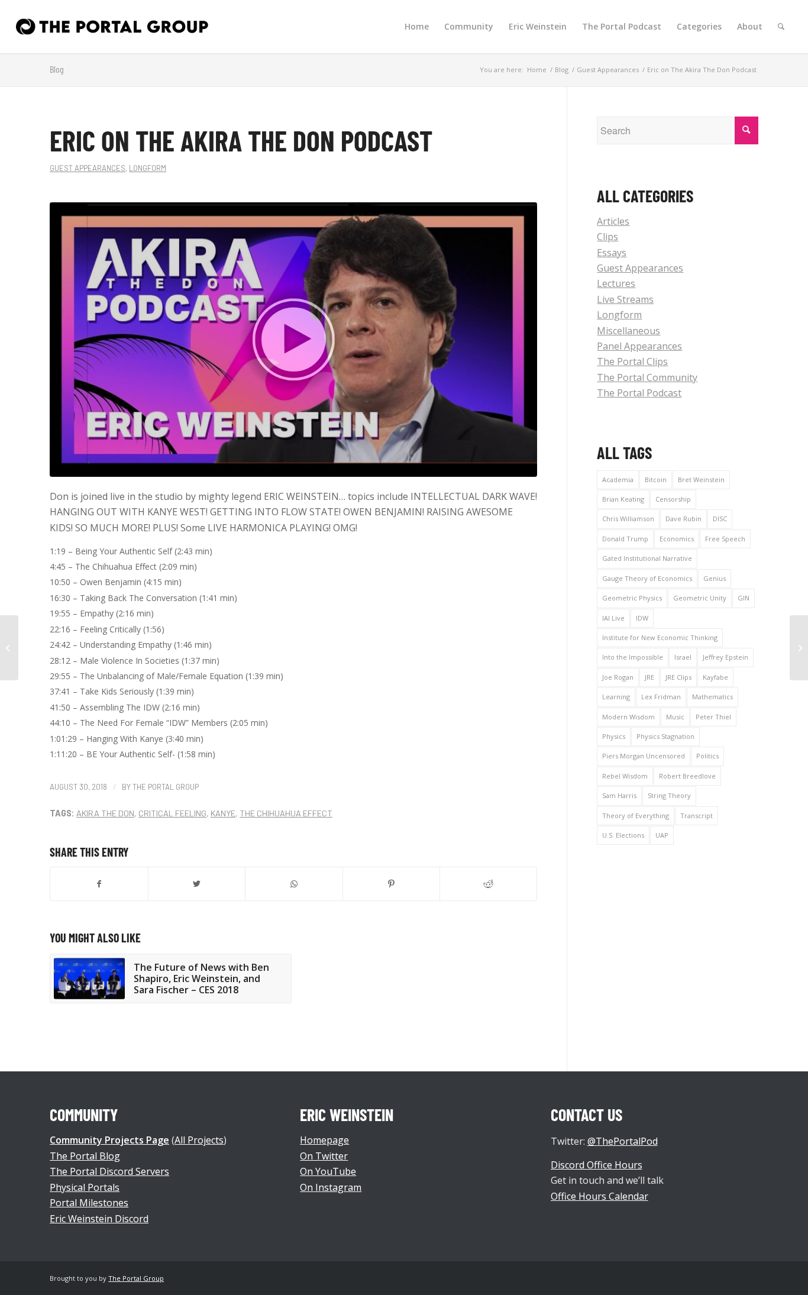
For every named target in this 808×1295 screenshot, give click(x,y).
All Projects (199, 1140)
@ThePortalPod (622, 1141)
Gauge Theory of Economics (647, 578)
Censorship (673, 499)
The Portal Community (647, 377)
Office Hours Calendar (599, 1196)
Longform (147, 168)
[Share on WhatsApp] (293, 883)
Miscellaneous (628, 330)
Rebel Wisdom (625, 775)
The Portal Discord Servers (109, 1171)
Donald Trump (625, 538)
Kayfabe (715, 677)
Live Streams (625, 299)
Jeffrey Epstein (725, 657)
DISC (720, 518)
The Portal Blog (85, 1155)
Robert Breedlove (687, 775)
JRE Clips (678, 677)
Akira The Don (105, 813)
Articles (613, 221)
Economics (677, 538)
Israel (682, 657)
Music (675, 716)
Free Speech (725, 538)
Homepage (324, 1140)
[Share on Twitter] (196, 883)
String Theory (669, 795)
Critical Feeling (172, 813)
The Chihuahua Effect (286, 813)
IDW (642, 617)
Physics (613, 736)
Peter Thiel (713, 716)
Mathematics (712, 696)
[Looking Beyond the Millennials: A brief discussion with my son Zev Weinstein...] (9, 647)
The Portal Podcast (639, 392)
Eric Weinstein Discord (99, 1218)
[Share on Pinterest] (391, 883)
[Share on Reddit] (488, 883)
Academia (618, 479)
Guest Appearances (87, 168)
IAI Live (613, 617)
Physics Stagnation (665, 736)
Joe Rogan (618, 677)
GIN (743, 597)
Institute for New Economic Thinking (659, 637)
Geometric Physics (632, 597)
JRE (649, 677)
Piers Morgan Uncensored (643, 755)
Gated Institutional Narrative (647, 558)
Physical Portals (84, 1187)
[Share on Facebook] (98, 883)
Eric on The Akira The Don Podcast (241, 140)
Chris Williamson (628, 518)
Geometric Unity (699, 597)
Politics (707, 755)
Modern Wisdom (628, 716)
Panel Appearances (639, 346)
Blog (57, 69)
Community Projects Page (109, 1140)
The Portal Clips (632, 361)
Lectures (616, 283)
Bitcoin (656, 479)
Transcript (696, 815)
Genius (714, 578)
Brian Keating (623, 499)
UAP (661, 835)
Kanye (223, 813)
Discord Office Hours (596, 1164)
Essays (611, 252)
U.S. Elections (623, 835)
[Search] (781, 26)
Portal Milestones (89, 1202)
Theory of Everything (635, 815)
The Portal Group (165, 787)
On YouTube (328, 1171)
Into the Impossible (632, 657)
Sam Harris (619, 795)
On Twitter (324, 1155)
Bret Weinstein (701, 479)
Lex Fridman (661, 696)
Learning (616, 696)
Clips (607, 236)
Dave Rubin (683, 518)
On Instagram (330, 1187)
